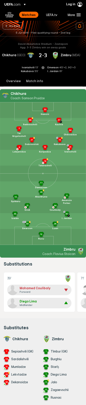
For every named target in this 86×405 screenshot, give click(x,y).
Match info (34, 81)
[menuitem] (30, 14)
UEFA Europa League (9, 14)
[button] (73, 14)
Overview (13, 81)
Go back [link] (15, 25)
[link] (29, 14)
